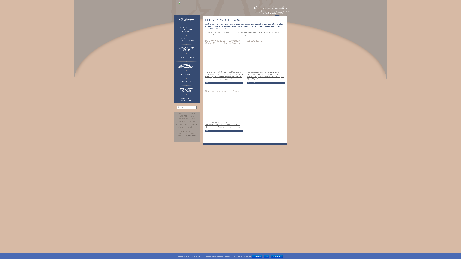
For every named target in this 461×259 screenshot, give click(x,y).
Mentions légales (186, 131)
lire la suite (210, 82)
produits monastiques (186, 123)
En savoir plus (276, 256)
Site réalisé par (183, 136)
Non (266, 256)
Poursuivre (257, 256)
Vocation (190, 127)
